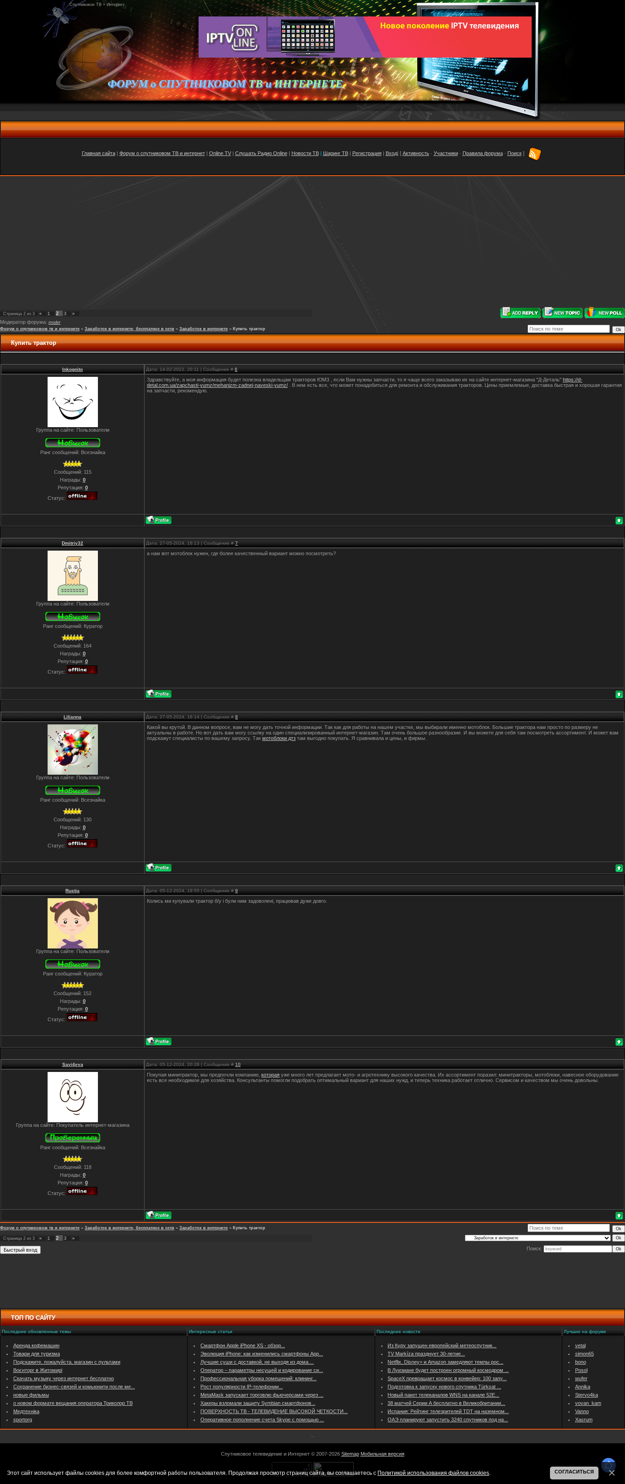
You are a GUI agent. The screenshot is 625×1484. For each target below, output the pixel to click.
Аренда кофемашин (36, 1345)
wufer (581, 1378)
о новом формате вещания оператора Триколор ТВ (73, 1403)
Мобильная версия (382, 1454)
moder (54, 322)
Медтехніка (26, 1411)
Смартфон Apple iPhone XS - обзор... (242, 1345)
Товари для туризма (36, 1353)
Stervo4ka (586, 1395)
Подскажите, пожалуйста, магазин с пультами (66, 1362)
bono (580, 1362)
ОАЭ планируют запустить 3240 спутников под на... (448, 1419)
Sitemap (350, 1454)
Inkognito (72, 369)
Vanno (582, 1411)
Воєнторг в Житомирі (37, 1370)
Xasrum (584, 1419)
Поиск (514, 153)
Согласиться (574, 1471)
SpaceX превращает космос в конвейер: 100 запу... (447, 1378)
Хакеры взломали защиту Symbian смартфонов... (257, 1403)
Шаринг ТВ (335, 153)
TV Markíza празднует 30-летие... (426, 1353)
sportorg (22, 1419)
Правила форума (483, 153)
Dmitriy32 (72, 543)
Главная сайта (98, 153)
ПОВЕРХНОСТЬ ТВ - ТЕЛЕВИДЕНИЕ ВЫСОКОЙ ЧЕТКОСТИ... (274, 1411)
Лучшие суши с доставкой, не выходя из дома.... (257, 1362)
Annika (582, 1386)
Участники (446, 153)
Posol (581, 1370)
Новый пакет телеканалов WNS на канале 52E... (443, 1395)
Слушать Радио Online (261, 153)
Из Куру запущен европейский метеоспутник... (442, 1345)
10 (238, 1064)
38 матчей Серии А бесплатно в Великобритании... (446, 1403)
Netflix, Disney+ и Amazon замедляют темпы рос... (445, 1362)
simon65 (584, 1353)
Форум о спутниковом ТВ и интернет (162, 153)
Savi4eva (72, 1064)
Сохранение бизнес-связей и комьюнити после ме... (74, 1386)
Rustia (72, 890)
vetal (580, 1345)
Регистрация (367, 153)
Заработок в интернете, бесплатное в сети (129, 329)
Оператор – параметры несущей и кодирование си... (261, 1370)
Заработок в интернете (203, 329)
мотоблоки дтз (279, 738)
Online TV (220, 153)
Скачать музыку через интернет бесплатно (63, 1378)
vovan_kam (588, 1403)
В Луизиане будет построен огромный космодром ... (448, 1370)
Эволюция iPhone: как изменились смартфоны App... (261, 1353)
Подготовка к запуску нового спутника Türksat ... (444, 1386)
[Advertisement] (312, 241)
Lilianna (72, 716)
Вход (391, 153)
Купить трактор (249, 329)
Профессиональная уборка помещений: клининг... (258, 1378)
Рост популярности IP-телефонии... (241, 1386)
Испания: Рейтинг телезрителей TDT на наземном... (448, 1411)
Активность (416, 153)
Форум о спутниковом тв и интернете (40, 329)
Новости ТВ (305, 153)
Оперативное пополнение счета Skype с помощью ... (262, 1419)
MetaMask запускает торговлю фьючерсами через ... (261, 1395)
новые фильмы (31, 1395)
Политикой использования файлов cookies (433, 1473)
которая (270, 1074)
